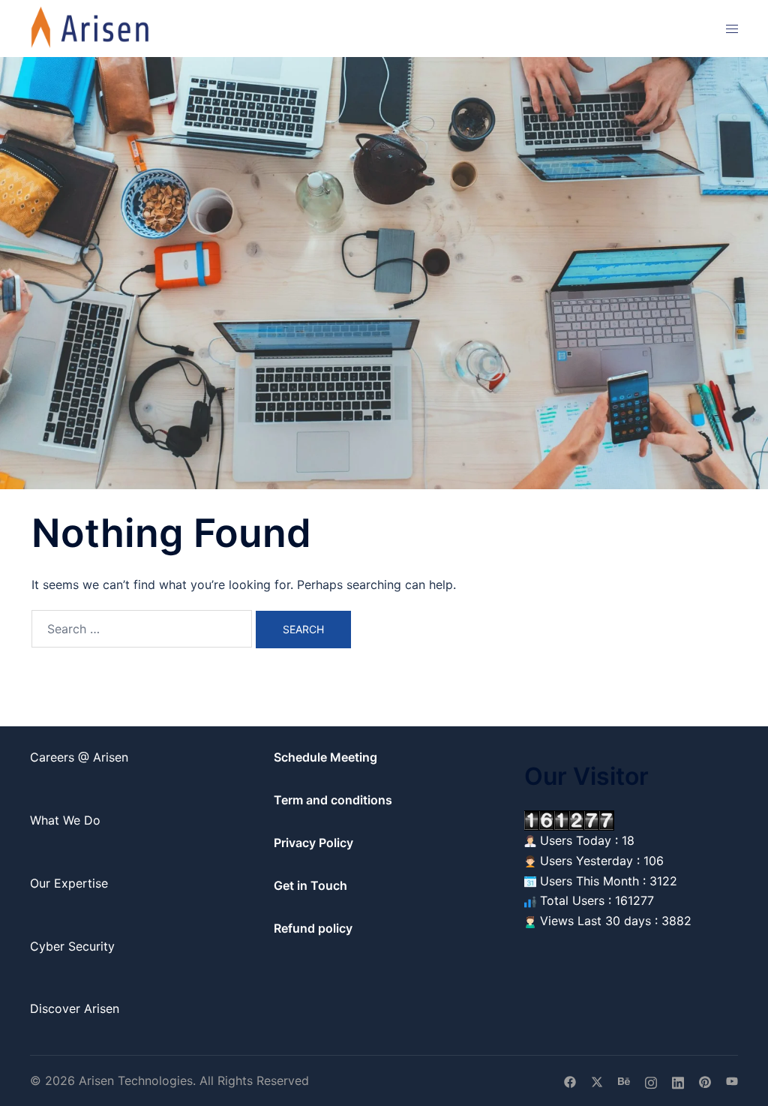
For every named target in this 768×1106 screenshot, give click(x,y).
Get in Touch (310, 885)
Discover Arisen (74, 1008)
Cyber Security (72, 946)
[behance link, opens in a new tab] (624, 1080)
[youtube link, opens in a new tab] (732, 1080)
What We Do (65, 820)
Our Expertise (69, 883)
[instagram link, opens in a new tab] (651, 1080)
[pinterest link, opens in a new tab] (705, 1080)
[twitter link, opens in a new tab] (597, 1080)
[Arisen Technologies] (91, 27)
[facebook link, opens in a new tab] (570, 1080)
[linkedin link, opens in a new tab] (678, 1080)
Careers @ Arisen (79, 757)
